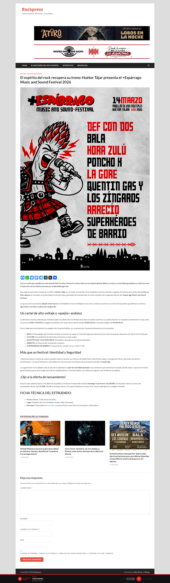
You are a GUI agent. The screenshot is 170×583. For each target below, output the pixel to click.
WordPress (138, 572)
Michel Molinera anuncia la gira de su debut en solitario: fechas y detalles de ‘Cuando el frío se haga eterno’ (39, 451)
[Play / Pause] (138, 578)
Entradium (51, 405)
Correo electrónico (30, 529)
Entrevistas (68, 65)
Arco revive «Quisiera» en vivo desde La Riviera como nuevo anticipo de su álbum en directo (84, 451)
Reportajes (82, 65)
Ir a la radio (146, 579)
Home (24, 65)
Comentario (26, 488)
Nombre (24, 519)
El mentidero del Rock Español (45, 65)
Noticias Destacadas (34, 74)
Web (22, 540)
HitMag (146, 572)
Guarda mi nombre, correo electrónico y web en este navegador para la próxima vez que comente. (67, 553)
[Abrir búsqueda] (148, 65)
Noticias (23, 74)
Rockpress (32, 9)
